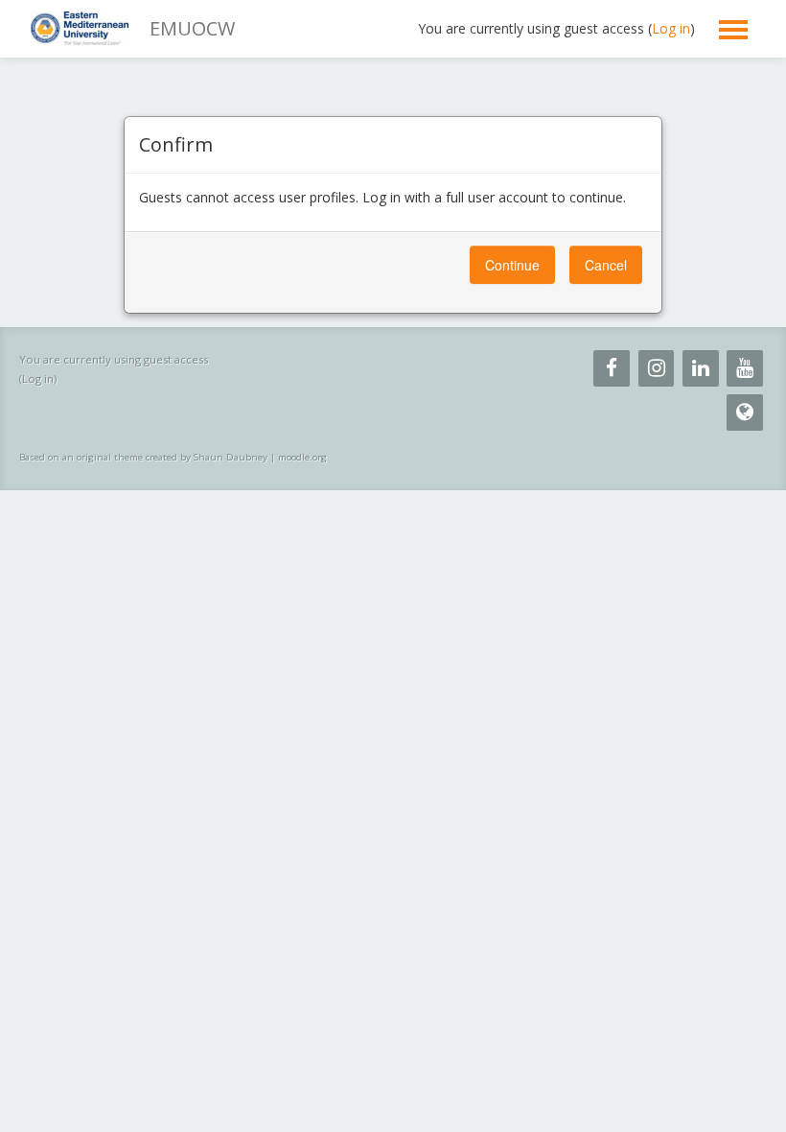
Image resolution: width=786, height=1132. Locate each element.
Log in (671, 28)
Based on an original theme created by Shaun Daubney (143, 457)
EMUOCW (192, 28)
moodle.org (302, 457)
